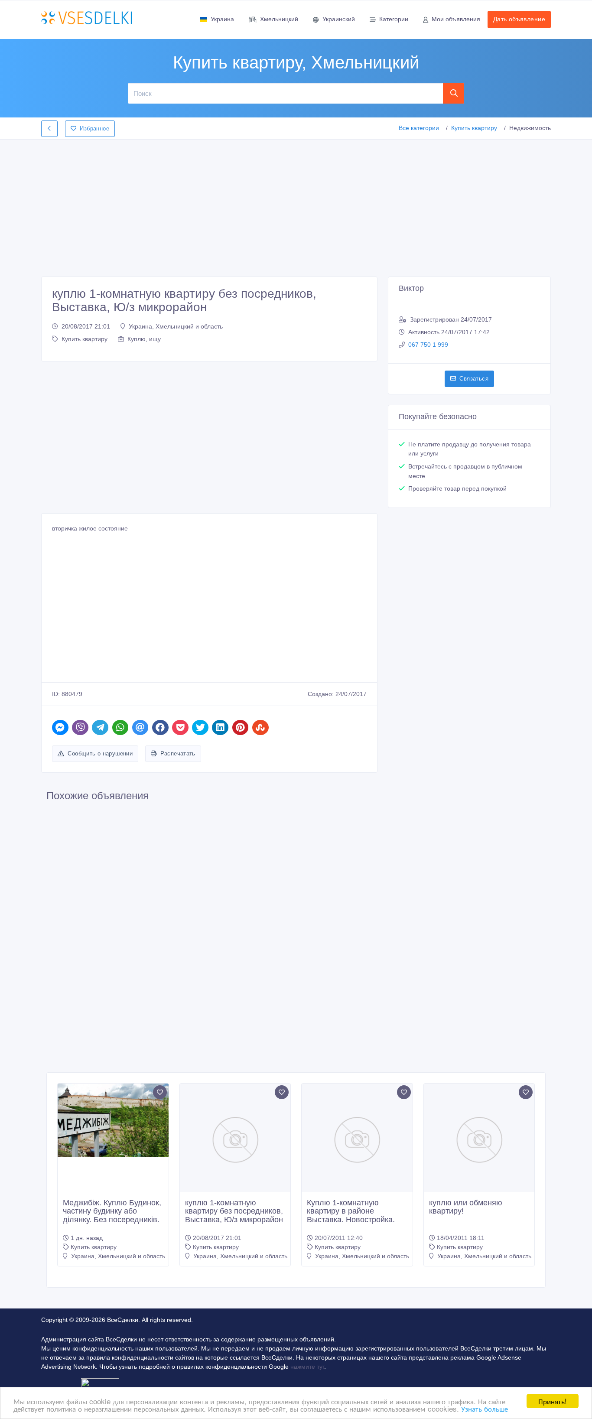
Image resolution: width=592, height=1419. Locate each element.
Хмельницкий (279, 19)
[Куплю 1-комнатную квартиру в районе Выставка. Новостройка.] (357, 1139)
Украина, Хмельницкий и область (176, 326)
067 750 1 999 (428, 344)
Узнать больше (484, 1408)
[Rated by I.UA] (100, 1384)
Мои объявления (456, 19)
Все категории (419, 127)
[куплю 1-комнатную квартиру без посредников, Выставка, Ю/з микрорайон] (235, 1139)
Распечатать (177, 753)
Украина (222, 19)
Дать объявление (519, 19)
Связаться (473, 378)
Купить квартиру (474, 127)
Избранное (94, 128)
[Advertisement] (296, 205)
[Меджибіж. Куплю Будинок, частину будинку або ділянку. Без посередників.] (113, 1120)
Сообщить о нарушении (100, 753)
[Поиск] (454, 93)
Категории (393, 19)
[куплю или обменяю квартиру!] (479, 1139)
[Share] (60, 727)
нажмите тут (307, 1366)
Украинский (338, 19)
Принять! (552, 1401)
